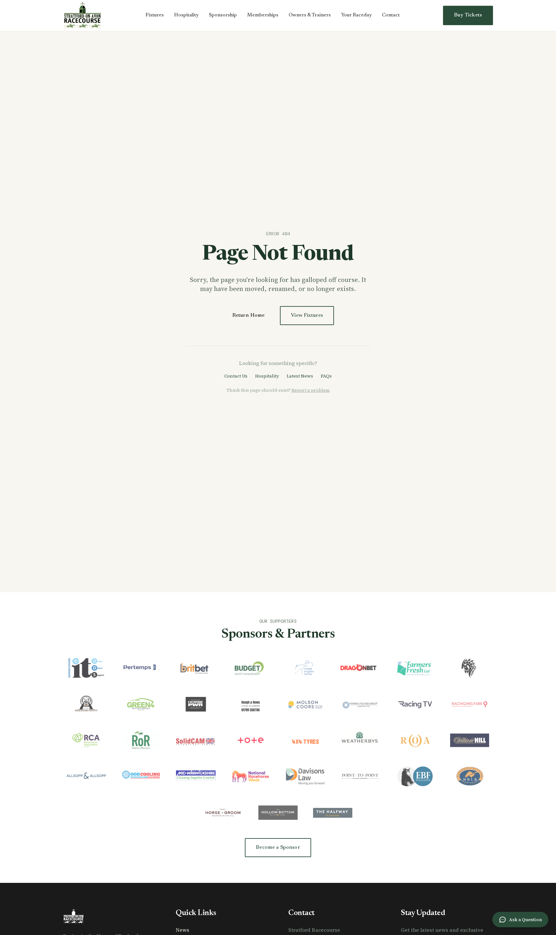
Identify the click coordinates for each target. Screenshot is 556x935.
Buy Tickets (468, 15)
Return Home (248, 315)
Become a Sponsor (278, 847)
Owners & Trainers (310, 15)
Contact (391, 15)
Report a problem (311, 390)
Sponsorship (223, 15)
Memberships (262, 15)
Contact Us (235, 376)
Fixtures (154, 15)
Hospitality (186, 15)
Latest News (300, 376)
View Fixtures (307, 315)
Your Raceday (356, 15)
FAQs (326, 376)
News (182, 929)
